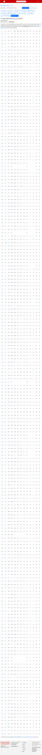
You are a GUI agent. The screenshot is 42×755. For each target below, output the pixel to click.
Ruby (6, 707)
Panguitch (7, 491)
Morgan (6, 415)
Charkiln (6, 451)
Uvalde (6, 644)
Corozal (6, 591)
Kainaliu (6, 309)
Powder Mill (7, 186)
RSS (23, 751)
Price (6, 411)
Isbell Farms (7, 541)
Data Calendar (15, 15)
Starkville (6, 226)
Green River (7, 408)
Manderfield (7, 488)
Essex (6, 581)
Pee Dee (6, 153)
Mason (6, 56)
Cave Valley (7, 504)
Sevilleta (6, 534)
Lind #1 (6, 106)
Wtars (6, 199)
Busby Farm (7, 690)
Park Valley (7, 478)
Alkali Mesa (7, 431)
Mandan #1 (7, 103)
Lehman (6, 332)
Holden (6, 395)
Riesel (6, 627)
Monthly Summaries (12, 13)
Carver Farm (7, 687)
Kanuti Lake (7, 657)
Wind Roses (31, 13)
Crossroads (7, 335)
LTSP (6, 710)
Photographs (17, 10)
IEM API (15, 737)
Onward (6, 139)
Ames (6, 133)
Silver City (7, 279)
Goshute (6, 518)
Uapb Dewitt (7, 295)
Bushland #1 (7, 63)
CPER (6, 621)
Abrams (6, 299)
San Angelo (7, 630)
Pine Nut (6, 448)
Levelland (6, 329)
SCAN (11, 5)
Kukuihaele (7, 312)
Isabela (6, 196)
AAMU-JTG (7, 209)
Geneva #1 (7, 73)
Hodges (6, 202)
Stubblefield (7, 680)
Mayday (6, 345)
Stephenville (7, 640)
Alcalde (6, 538)
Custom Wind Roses (6, 15)
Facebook (24, 742)
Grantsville (7, 475)
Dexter (6, 183)
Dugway (6, 524)
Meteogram (24, 10)
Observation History (22, 13)
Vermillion (6, 508)
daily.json (23, 737)
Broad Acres (7, 554)
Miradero (6, 717)
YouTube (24, 749)
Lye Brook (6, 166)
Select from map (33, 7)
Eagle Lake (7, 604)
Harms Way (7, 521)
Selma (6, 551)
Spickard (6, 179)
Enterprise (7, 398)
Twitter (24, 744)
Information (4, 10)
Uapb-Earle (7, 275)
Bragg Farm (7, 259)
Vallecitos (6, 723)
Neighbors (4, 13)
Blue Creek (7, 421)
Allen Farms (7, 252)
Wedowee (7, 548)
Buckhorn (6, 670)
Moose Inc (7, 219)
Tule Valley (7, 511)
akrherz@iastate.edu (14, 746)
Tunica (6, 143)
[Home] (4, 1)
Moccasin (6, 372)
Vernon (6, 637)
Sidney (6, 375)
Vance (6, 146)
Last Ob (10, 10)
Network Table (31, 10)
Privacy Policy (34, 748)
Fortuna (6, 382)
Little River (7, 123)
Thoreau (6, 720)
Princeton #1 (7, 60)
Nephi (6, 428)
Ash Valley (7, 664)
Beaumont (7, 654)
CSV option (31, 737)
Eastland (6, 405)
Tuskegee (6, 358)
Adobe (6, 727)
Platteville (6, 617)
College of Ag (3, 745)
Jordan (6, 378)
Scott (6, 242)
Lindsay (6, 36)
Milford (6, 402)
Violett (6, 368)
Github (24, 746)
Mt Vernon (7, 212)
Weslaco (6, 647)
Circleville (6, 388)
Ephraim (6, 392)
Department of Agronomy (5, 746)
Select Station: (3, 8)
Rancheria (7, 730)
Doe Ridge (7, 601)
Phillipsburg (7, 302)
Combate (6, 229)
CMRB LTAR (7, 614)
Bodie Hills (7, 667)
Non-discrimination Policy (36, 747)
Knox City (6, 634)
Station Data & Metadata (5, 5)
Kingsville (6, 650)
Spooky (6, 494)
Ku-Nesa (6, 458)
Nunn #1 (6, 93)
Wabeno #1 (7, 53)
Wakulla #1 (7, 70)
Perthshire (7, 176)
